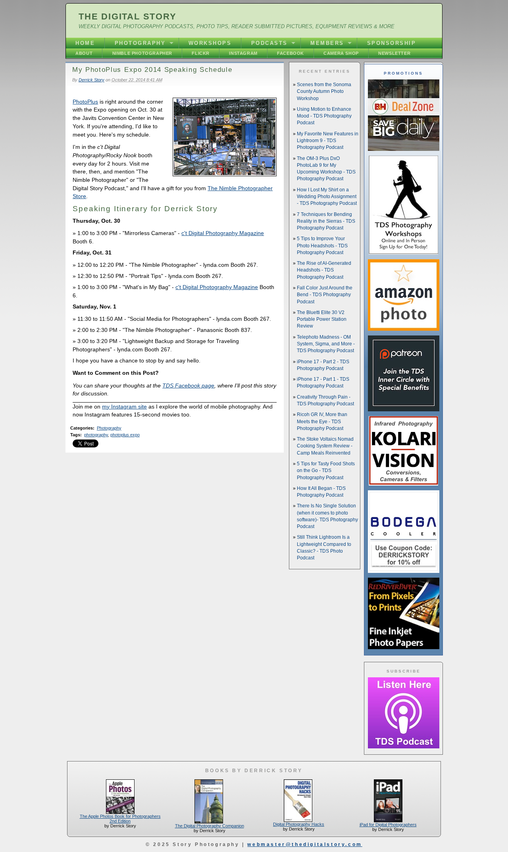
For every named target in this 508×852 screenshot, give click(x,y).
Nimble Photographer (142, 53)
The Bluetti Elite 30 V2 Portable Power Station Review (321, 319)
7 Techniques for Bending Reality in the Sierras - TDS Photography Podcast (326, 221)
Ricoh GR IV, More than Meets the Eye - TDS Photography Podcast (322, 421)
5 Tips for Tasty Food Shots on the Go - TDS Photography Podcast (326, 470)
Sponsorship (391, 43)
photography (96, 434)
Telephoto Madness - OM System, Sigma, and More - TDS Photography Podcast (326, 344)
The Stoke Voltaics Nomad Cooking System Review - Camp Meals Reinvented (325, 446)
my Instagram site (124, 406)
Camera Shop (341, 53)
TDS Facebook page (188, 385)
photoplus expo (125, 434)
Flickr (201, 53)
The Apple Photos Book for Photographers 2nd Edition (120, 818)
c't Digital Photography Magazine (222, 233)
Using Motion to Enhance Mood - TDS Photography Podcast (324, 116)
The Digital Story (128, 16)
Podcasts (269, 43)
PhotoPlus (85, 101)
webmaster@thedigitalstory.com (304, 844)
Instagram (243, 53)
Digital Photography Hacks (298, 824)
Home (85, 43)
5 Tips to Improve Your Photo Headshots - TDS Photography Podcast (322, 245)
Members (327, 43)
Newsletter (394, 53)
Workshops (210, 43)
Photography (140, 43)
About (83, 53)
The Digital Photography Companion (209, 825)
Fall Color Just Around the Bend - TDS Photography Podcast (324, 294)
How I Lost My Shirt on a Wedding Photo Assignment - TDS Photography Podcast (327, 196)
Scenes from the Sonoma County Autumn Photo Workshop (324, 91)
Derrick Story (91, 79)
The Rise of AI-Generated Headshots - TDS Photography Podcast (324, 270)
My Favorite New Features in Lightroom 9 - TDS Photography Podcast (327, 140)
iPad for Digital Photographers (388, 824)
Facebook (290, 53)
